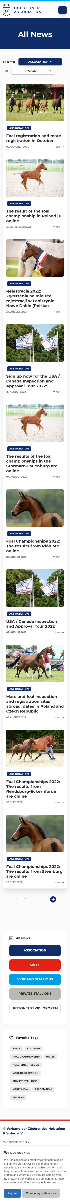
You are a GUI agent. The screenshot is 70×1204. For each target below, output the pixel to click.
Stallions (33, 1048)
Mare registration (25, 1073)
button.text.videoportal (35, 1008)
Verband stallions (35, 979)
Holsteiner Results (25, 1064)
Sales (35, 965)
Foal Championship (26, 1056)
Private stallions (35, 994)
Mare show (20, 1089)
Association (35, 950)
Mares (50, 1056)
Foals (16, 1048)
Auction (18, 1097)
